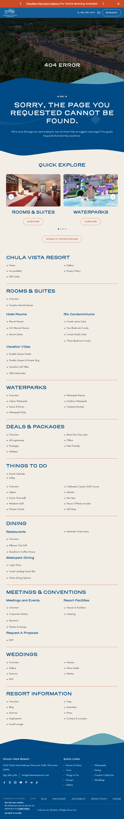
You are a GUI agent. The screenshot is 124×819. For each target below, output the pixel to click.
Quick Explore (62, 165)
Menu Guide (73, 668)
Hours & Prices (16, 407)
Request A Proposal (22, 633)
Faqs (69, 702)
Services (13, 674)
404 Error (62, 65)
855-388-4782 (10, 775)
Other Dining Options (20, 578)
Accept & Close (13, 813)
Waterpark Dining (20, 558)
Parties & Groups (18, 627)
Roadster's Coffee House (22, 552)
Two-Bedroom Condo (78, 328)
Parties (70, 674)
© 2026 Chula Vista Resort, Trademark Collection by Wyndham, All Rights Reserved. (40, 810)
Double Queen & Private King (24, 360)
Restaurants (16, 532)
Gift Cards (14, 277)
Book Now (111, 13)
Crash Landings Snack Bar (22, 571)
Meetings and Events (23, 600)
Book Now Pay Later (77, 435)
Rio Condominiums (79, 314)
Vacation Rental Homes (21, 305)
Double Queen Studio (20, 354)
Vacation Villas (18, 347)
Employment (15, 718)
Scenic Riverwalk (17, 498)
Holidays (13, 451)
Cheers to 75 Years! (41, 3)
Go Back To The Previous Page (62, 240)
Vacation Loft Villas (19, 367)
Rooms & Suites (33, 212)
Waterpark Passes (76, 395)
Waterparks (90, 212)
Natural (70, 492)
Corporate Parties (18, 614)
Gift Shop (71, 509)
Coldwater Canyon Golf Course (83, 487)
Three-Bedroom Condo (79, 341)
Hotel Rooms (16, 314)
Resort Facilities (76, 600)
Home (12, 265)
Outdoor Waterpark (77, 401)
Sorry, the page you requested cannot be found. (62, 113)
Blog (11, 707)
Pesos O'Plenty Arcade (79, 504)
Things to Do (72, 775)
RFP (11, 640)
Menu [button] (99, 13)
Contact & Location (77, 718)
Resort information (39, 694)
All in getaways (16, 440)
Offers (70, 440)
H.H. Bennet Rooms (19, 328)
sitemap (117, 799)
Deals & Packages (35, 427)
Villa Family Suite (17, 373)
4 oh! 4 (62, 96)
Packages (14, 446)
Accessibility (15, 271)
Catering (71, 614)
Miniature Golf (16, 504)
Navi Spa (71, 498)
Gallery (70, 265)
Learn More (34, 223)
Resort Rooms (16, 321)
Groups (69, 780)
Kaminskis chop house (78, 531)
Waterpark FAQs (17, 412)
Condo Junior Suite (76, 321)
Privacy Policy (73, 271)
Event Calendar (17, 474)
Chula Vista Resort (38, 258)
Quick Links (72, 759)
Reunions (13, 620)
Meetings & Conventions (46, 592)
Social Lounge (16, 724)
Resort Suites (16, 334)
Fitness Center (16, 509)
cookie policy (23, 809)
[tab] (58, 229)
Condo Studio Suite (76, 334)
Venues (70, 662)
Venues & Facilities (76, 608)
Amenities (72, 707)
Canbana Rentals (75, 407)
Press (69, 713)
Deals (69, 770)
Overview (14, 299)
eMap (12, 478)
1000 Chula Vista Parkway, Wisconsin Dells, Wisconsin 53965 (30, 767)
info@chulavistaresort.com (35, 775)
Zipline (12, 492)
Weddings (21, 654)
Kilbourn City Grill (18, 545)
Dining (16, 523)
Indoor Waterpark (18, 401)
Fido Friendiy (73, 446)
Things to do (26, 466)
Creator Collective (104, 775)
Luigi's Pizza (15, 565)
